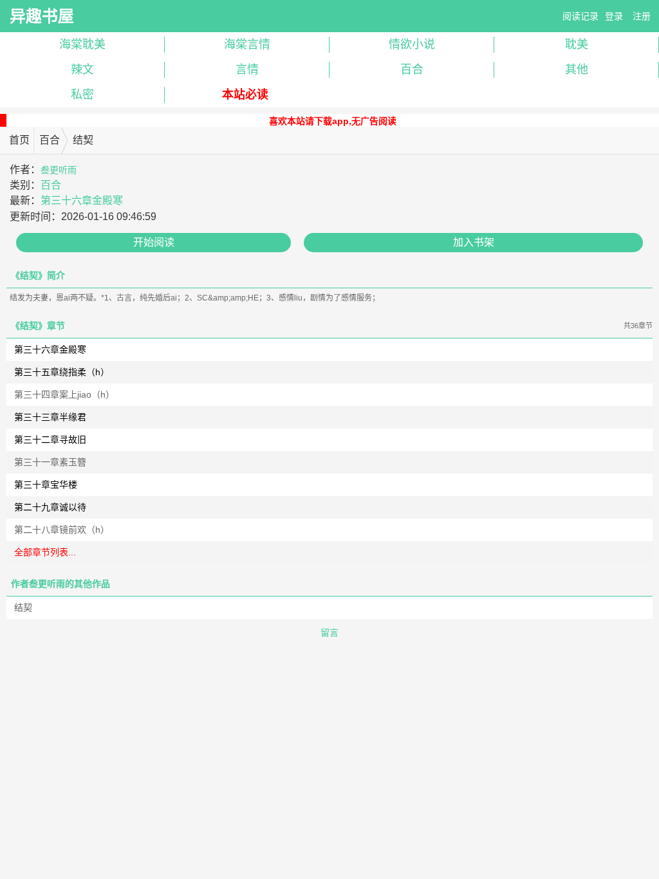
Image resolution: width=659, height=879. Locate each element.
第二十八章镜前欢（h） (61, 529)
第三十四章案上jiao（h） (64, 394)
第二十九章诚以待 (50, 507)
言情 (247, 69)
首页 (19, 139)
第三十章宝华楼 (45, 484)
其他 (576, 69)
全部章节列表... (45, 552)
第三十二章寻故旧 (50, 439)
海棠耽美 (82, 44)
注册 (642, 16)
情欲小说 (412, 44)
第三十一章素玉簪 (50, 462)
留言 (329, 632)
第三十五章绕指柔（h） (61, 372)
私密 (82, 94)
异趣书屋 (42, 16)
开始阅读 (153, 242)
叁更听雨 (59, 170)
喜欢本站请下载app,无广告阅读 (332, 121)
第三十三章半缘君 (50, 417)
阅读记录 (580, 16)
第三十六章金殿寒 (82, 200)
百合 (411, 69)
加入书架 (473, 242)
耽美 (576, 44)
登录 (614, 16)
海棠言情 (247, 44)
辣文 (82, 69)
